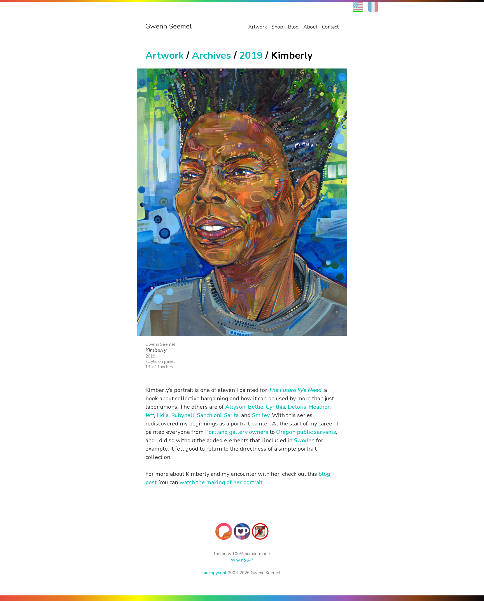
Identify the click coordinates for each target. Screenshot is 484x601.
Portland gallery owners (236, 432)
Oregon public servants (306, 432)
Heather (319, 407)
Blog (293, 26)
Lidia (163, 415)
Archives (211, 55)
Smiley (260, 415)
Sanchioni (209, 415)
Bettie (255, 407)
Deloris (297, 407)
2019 (251, 55)
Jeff (149, 415)
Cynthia (275, 407)
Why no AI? (242, 560)
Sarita (231, 415)
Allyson (235, 407)
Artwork (257, 26)
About (310, 26)
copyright (215, 573)
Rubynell (182, 415)
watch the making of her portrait (221, 482)
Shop (277, 26)
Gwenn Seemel (168, 26)
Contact (330, 26)
